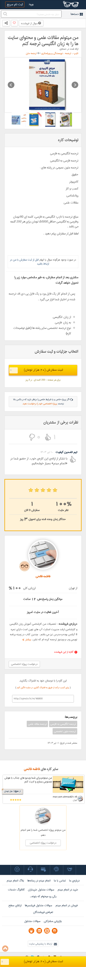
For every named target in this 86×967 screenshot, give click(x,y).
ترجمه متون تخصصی (65, 731)
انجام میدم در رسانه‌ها (39, 880)
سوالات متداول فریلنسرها (38, 905)
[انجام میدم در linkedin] (39, 931)
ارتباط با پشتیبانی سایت (41, 943)
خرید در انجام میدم (68, 889)
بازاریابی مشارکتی (53, 921)
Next (75, 85)
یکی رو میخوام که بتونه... (43, 896)
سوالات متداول (32, 921)
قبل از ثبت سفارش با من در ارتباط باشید (29, 261)
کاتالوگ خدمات (16, 889)
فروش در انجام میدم (67, 905)
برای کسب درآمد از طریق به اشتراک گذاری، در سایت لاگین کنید (43, 687)
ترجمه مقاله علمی (37, 723)
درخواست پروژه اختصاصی (24, 664)
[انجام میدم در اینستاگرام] (54, 931)
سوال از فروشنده (29, 23)
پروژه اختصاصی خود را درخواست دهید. (39, 404)
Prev (11, 85)
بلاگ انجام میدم (15, 880)
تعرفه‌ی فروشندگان (43, 912)
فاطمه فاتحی (32, 769)
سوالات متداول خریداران (41, 889)
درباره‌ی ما (74, 880)
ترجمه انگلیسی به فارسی (63, 723)
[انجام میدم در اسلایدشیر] (31, 931)
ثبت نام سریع (15, 4)
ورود (31, 4)
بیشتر (27, 639)
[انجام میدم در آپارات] (47, 931)
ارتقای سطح (15, 905)
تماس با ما (60, 880)
